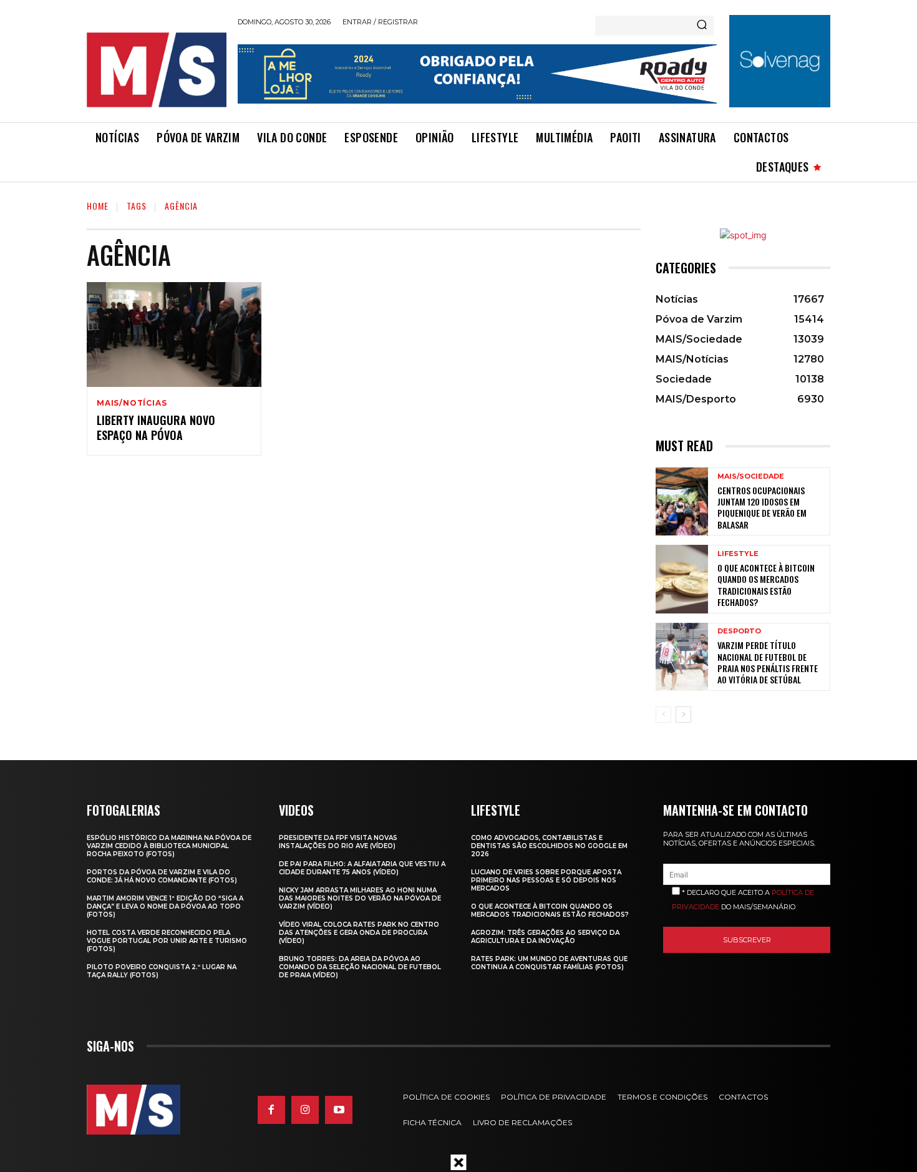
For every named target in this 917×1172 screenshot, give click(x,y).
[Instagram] (305, 1109)
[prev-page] (663, 714)
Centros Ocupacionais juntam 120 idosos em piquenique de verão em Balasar (762, 507)
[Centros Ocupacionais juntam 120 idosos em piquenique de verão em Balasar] (682, 501)
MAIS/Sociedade (750, 476)
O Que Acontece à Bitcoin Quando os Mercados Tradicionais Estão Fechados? (766, 584)
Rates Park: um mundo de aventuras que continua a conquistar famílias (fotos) (549, 963)
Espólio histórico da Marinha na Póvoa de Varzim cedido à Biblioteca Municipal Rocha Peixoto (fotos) (169, 846)
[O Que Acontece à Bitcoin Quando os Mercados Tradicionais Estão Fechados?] (682, 579)
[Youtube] (338, 1109)
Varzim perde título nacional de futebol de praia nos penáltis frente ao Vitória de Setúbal (767, 662)
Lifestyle (738, 553)
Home (98, 205)
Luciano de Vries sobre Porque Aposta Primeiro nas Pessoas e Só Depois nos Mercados (546, 880)
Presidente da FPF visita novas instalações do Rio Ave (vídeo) (338, 842)
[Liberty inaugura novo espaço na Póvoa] (174, 334)
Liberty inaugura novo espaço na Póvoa (156, 427)
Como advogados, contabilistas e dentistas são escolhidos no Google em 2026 (549, 846)
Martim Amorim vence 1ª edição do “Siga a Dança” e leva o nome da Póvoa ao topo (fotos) (165, 906)
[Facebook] (271, 1109)
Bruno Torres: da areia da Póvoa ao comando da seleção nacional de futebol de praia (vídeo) (360, 967)
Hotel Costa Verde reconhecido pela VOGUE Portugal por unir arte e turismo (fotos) (167, 941)
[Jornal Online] (156, 69)
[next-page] (683, 714)
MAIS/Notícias (132, 403)
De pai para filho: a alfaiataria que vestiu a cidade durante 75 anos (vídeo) (362, 868)
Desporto (739, 631)
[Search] (702, 26)
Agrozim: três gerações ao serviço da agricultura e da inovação (545, 937)
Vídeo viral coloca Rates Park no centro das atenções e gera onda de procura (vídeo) (359, 933)
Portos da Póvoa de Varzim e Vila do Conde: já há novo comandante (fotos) (162, 876)
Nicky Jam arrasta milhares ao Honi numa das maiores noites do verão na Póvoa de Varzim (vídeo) (360, 898)
